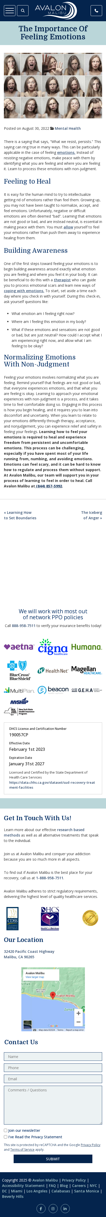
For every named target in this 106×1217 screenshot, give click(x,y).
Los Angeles (36, 1191)
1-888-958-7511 (49, 877)
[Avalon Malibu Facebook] (41, 1208)
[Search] (23, 10)
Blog (64, 1185)
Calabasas (60, 1191)
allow (68, 227)
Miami (16, 1191)
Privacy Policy (90, 1145)
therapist (62, 279)
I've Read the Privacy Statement (35, 1136)
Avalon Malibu (45, 1180)
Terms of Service (22, 1149)
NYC (93, 1185)
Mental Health (68, 128)
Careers (79, 1185)
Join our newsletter (24, 1130)
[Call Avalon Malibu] (96, 10)
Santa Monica (86, 1191)
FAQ (52, 1185)
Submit (53, 1158)
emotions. (66, 152)
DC (4, 1191)
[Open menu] (9, 10)
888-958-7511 (24, 625)
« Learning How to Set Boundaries (20, 515)
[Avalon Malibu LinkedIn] (65, 1208)
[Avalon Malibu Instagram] (53, 1208)
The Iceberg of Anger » (91, 515)
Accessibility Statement (23, 1185)
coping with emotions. (24, 290)
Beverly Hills (12, 1196)
